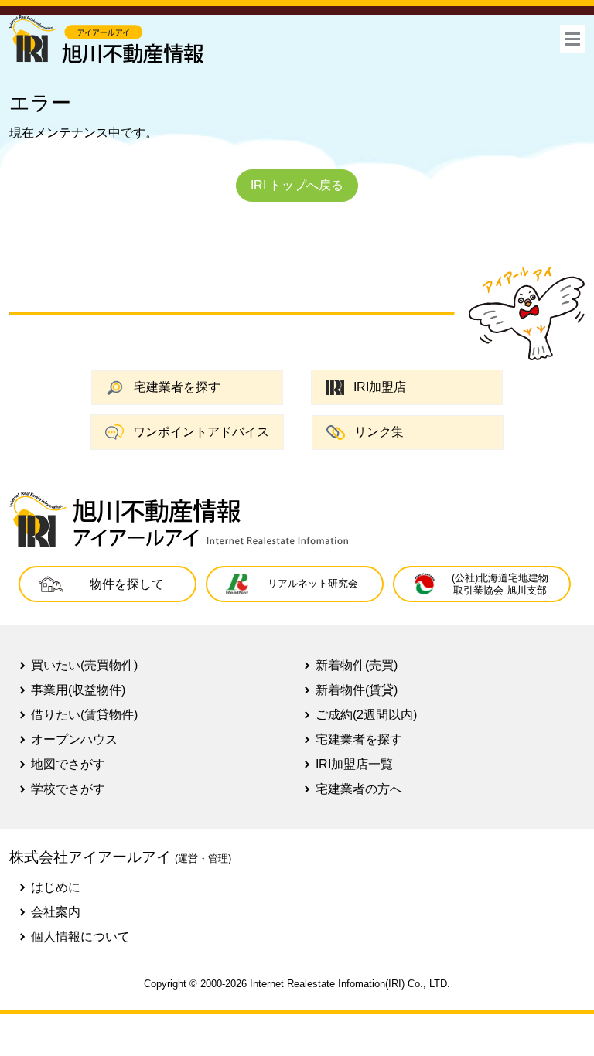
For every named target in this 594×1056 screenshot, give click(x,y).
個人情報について (80, 936)
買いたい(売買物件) (84, 665)
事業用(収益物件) (78, 690)
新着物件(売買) (357, 665)
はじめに (55, 887)
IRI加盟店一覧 (354, 764)
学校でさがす (68, 788)
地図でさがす (68, 764)
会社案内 (55, 911)
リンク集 (379, 431)
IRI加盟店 (379, 386)
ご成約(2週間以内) (366, 714)
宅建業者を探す (177, 386)
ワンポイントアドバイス (201, 431)
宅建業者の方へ (359, 788)
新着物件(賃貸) (357, 690)
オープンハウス (74, 739)
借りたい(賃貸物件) (84, 714)
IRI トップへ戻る (297, 185)
